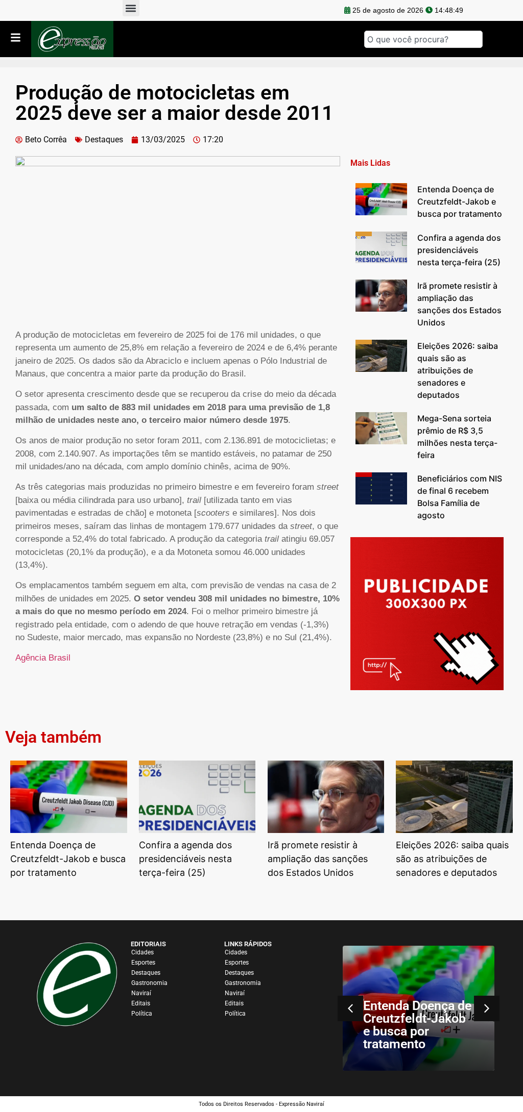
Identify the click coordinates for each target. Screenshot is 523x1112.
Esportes (143, 962)
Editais (140, 1003)
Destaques (104, 139)
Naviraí (141, 993)
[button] (487, 1008)
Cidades (142, 952)
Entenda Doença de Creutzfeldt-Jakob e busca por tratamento (417, 1024)
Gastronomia (149, 983)
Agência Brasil (42, 658)
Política (141, 1013)
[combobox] (423, 39)
